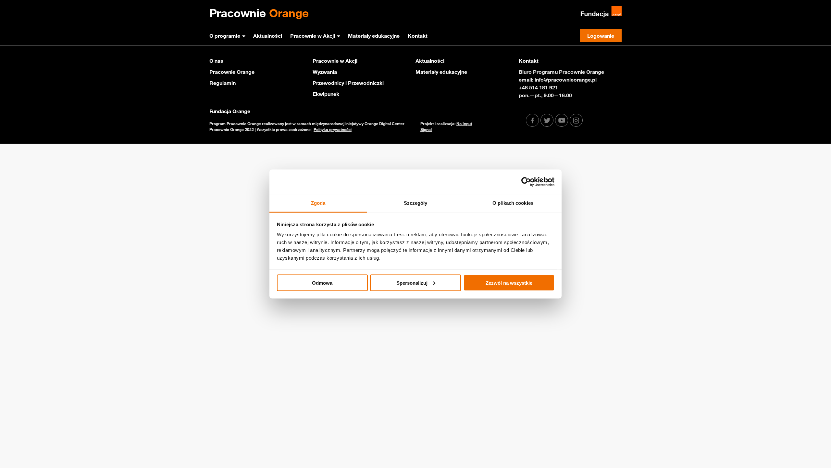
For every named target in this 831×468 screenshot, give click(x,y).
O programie (224, 35)
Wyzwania (325, 72)
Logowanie (600, 35)
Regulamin (222, 83)
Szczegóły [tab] (416, 203)
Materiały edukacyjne (374, 35)
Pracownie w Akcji (312, 35)
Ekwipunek (326, 94)
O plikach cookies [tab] (512, 203)
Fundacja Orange (229, 111)
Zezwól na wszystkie (509, 282)
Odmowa (322, 282)
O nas (216, 61)
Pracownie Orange (231, 72)
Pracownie (259, 13)
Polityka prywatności (333, 129)
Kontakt (418, 35)
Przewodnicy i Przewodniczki (348, 83)
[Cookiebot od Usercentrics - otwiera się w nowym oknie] (526, 182)
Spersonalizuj (412, 282)
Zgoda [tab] (318, 203)
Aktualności (267, 35)
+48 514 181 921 (538, 87)
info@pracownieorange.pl (566, 79)
